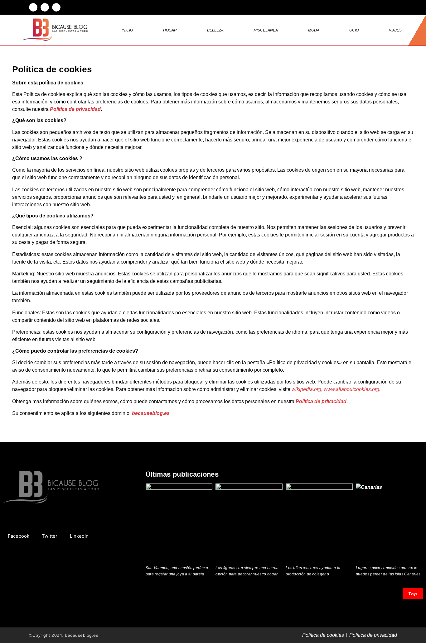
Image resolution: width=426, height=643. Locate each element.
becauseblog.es (151, 413)
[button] (33, 7)
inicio (127, 30)
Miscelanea (266, 30)
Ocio (354, 30)
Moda (313, 30)
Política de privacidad (75, 109)
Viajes (395, 30)
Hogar (170, 30)
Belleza (215, 30)
